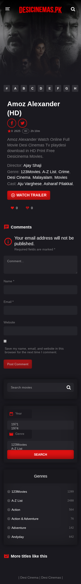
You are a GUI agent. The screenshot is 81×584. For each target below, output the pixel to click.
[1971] (40, 424)
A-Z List (49, 172)
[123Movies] (40, 445)
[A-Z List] (40, 449)
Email (9, 302)
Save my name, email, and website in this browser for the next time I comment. (34, 350)
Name (9, 281)
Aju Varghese (30, 183)
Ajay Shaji (32, 165)
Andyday (17, 537)
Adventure (18, 528)
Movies (60, 177)
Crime (63, 172)
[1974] (40, 428)
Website (9, 322)
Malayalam (42, 177)
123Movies (30, 172)
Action (15, 509)
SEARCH (40, 454)
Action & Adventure (24, 518)
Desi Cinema (18, 177)
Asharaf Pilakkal (58, 183)
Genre (19, 434)
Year (18, 413)
